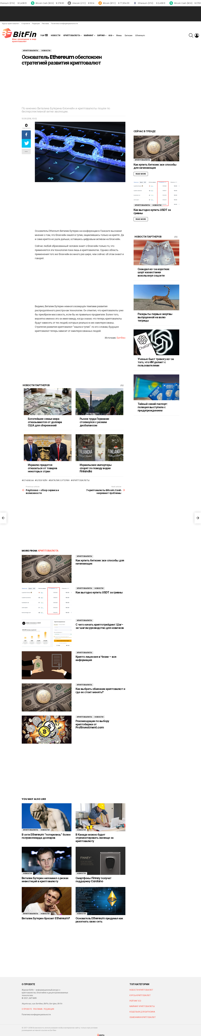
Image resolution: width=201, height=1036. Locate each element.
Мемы (119, 35)
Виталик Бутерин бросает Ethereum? (46, 918)
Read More (141, 174)
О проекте (25, 23)
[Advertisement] (100, 14)
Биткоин (128, 35)
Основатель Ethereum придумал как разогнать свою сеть (99, 920)
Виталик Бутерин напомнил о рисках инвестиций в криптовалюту (45, 879)
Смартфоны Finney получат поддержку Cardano (93, 879)
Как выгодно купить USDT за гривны (99, 592)
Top (44, 35)
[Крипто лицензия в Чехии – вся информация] (47, 665)
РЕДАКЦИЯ (49, 1009)
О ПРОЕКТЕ (27, 1009)
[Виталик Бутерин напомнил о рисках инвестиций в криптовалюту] (47, 861)
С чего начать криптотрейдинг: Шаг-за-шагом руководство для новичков (100, 626)
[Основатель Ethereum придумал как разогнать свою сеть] (100, 901)
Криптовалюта (71, 35)
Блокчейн (42, 480)
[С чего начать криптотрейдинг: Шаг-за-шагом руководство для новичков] (47, 633)
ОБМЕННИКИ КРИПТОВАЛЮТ (142, 1017)
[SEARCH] (191, 35)
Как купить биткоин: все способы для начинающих (100, 562)
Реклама (45, 23)
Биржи (101, 35)
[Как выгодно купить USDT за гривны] (47, 601)
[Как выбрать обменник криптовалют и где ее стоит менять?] (47, 697)
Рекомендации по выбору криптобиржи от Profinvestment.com (92, 724)
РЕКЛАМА (38, 1009)
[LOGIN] (197, 35)
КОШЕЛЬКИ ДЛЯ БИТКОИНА (142, 1012)
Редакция (36, 23)
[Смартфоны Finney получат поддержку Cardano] (100, 861)
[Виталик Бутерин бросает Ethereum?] (47, 901)
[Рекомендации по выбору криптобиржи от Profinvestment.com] (47, 730)
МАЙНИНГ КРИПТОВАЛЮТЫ (142, 1006)
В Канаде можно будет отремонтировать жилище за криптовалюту (94, 838)
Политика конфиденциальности (64, 23)
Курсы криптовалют (10, 23)
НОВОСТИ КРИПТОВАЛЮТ (141, 990)
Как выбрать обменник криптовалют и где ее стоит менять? (100, 690)
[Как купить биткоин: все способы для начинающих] (47, 569)
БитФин (121, 337)
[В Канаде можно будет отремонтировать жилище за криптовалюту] (100, 817)
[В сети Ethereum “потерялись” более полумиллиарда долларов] (47, 817)
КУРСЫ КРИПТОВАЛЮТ (140, 995)
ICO (110, 35)
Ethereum (140, 35)
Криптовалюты (81, 480)
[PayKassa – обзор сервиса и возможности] (3, 518)
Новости (55, 35)
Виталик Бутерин (60, 480)
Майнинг (88, 35)
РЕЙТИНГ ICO (135, 1001)
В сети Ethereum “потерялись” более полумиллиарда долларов (46, 836)
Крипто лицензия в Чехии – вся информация (96, 658)
